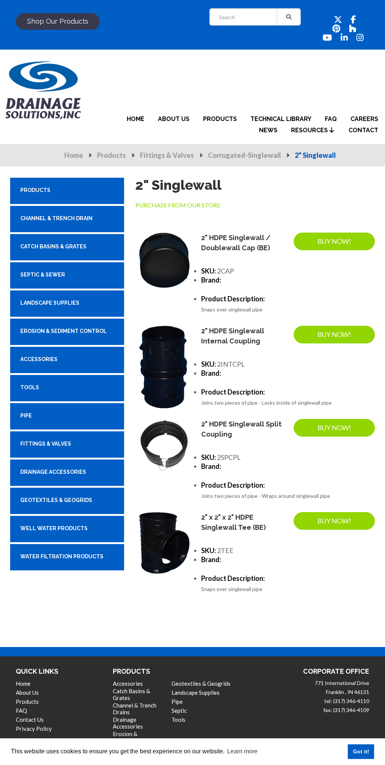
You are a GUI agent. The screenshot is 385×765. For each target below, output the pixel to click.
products (220, 118)
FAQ (21, 710)
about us (173, 118)
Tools (178, 719)
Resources (310, 130)
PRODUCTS (35, 190)
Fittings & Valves (167, 155)
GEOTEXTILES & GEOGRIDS (56, 500)
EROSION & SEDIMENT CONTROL (63, 331)
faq (331, 118)
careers (364, 118)
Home (73, 155)
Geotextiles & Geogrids (200, 683)
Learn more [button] (242, 751)
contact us (30, 719)
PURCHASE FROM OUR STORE (177, 205)
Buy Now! (334, 241)
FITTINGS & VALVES (45, 444)
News (268, 130)
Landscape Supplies (195, 692)
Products (111, 155)
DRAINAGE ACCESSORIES (53, 472)
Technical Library (280, 118)
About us (27, 692)
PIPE (26, 416)
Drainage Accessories (128, 723)
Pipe (177, 701)
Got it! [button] (361, 751)
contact (363, 130)
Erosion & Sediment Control (134, 737)
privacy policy (34, 728)
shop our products (57, 21)
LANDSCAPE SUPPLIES (49, 303)
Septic (179, 710)
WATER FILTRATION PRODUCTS (61, 556)
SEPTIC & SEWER (42, 275)
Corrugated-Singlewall (244, 155)
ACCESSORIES (39, 359)
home (135, 118)
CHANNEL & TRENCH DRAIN (56, 218)
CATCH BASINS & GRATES (53, 246)
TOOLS (29, 387)
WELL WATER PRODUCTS (54, 528)
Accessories (128, 683)
